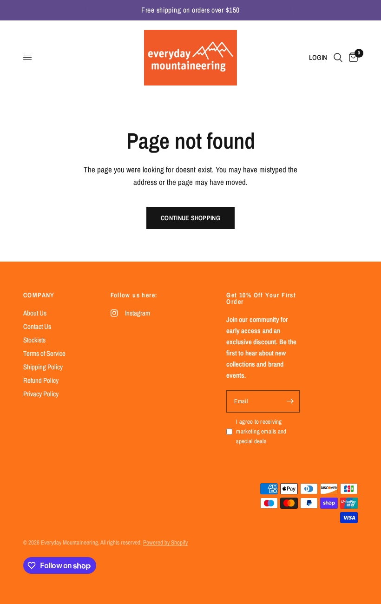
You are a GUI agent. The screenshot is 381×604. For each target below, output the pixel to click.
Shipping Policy (43, 367)
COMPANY (39, 295)
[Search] (338, 57)
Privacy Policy (41, 394)
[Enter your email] (290, 401)
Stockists (34, 340)
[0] (352, 57)
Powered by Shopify (165, 542)
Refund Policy (41, 380)
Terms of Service (44, 353)
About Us (34, 313)
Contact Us (37, 326)
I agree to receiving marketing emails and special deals (261, 431)
